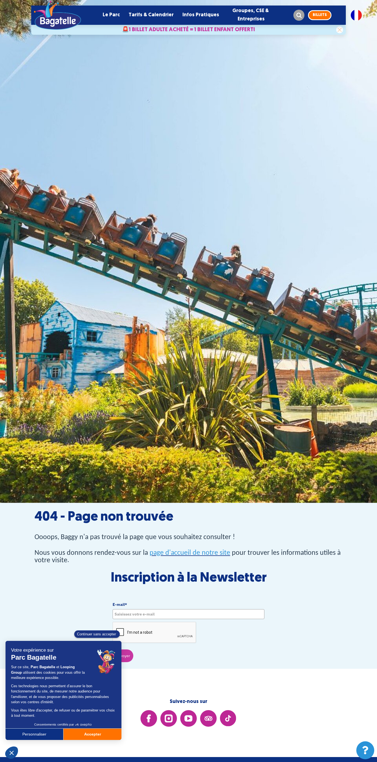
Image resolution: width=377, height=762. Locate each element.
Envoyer (123, 655)
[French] (356, 15)
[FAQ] (365, 750)
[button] (111, 15)
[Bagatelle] (57, 15)
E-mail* (120, 604)
